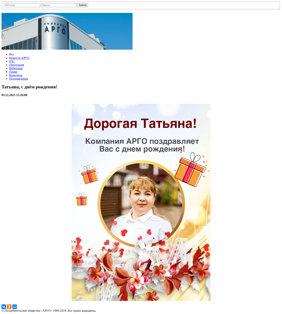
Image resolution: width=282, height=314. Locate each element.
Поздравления (18, 78)
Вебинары (16, 68)
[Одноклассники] (9, 306)
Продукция (16, 64)
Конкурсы (15, 75)
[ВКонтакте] (4, 306)
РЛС (12, 61)
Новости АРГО (19, 57)
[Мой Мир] (14, 306)
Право (13, 71)
